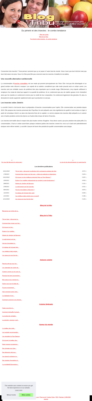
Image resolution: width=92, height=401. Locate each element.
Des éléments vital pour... (9, 352)
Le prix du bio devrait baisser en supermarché (73, 162)
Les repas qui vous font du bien (24, 199)
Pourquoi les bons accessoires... (11, 275)
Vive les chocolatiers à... (9, 243)
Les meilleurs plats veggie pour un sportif (27, 196)
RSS (57, 397)
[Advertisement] (43, 53)
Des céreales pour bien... (9, 348)
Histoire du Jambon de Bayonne (24, 183)
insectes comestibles (21, 83)
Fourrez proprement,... (8, 287)
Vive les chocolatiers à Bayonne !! (24, 189)
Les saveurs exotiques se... (10, 356)
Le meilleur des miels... (8, 328)
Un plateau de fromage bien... (10, 247)
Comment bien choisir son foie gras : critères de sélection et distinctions (35, 174)
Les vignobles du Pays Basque (11, 336)
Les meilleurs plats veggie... (10, 251)
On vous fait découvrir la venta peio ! (11, 162)
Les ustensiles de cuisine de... (10, 267)
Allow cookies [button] (26, 395)
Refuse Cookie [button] (11, 395)
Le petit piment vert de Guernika (24, 186)
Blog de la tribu (44, 34)
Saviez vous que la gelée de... (10, 283)
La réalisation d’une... (8, 295)
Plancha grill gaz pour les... (10, 263)
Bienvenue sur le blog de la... (10, 211)
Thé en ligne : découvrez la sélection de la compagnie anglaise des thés (35, 171)
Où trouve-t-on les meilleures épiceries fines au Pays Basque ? (33, 177)
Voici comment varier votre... (10, 291)
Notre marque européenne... (10, 344)
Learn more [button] (18, 390)
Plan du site (43, 397)
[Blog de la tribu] (46, 14)
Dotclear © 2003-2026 (65, 397)
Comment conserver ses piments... (12, 299)
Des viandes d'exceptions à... (10, 360)
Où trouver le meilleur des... (10, 340)
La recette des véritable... (9, 316)
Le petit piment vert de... (9, 239)
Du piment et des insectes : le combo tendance (43, 39)
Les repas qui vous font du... (10, 255)
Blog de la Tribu (43, 36)
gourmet (46, 399)
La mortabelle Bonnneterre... (10, 364)
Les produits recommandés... (10, 332)
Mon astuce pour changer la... (10, 279)
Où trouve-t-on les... (8, 227)
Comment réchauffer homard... (11, 312)
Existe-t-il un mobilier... (8, 231)
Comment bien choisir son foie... (11, 223)
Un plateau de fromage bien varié (24, 193)
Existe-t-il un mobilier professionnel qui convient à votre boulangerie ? (35, 180)
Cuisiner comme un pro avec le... (11, 271)
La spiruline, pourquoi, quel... (10, 320)
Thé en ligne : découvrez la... (10, 219)
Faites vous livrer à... (8, 308)
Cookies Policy (51, 397)
